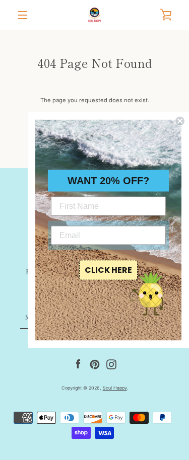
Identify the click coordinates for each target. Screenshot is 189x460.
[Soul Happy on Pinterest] (95, 364)
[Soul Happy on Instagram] (111, 364)
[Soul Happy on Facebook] (78, 364)
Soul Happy (115, 388)
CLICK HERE (108, 270)
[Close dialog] (180, 121)
